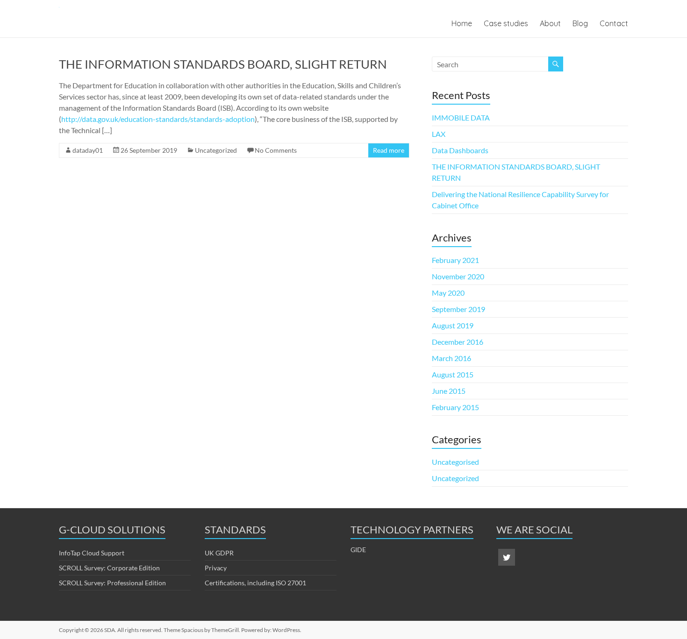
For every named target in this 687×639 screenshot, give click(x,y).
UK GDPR (219, 553)
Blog (580, 23)
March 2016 (451, 358)
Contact (614, 23)
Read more (388, 150)
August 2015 (452, 374)
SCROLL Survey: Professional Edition (112, 583)
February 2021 (455, 260)
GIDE (358, 550)
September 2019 (458, 309)
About (550, 23)
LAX (438, 133)
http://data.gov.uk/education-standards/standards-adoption (158, 118)
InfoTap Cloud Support (91, 553)
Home (461, 23)
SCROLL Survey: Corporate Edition (109, 568)
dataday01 (87, 150)
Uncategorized (216, 150)
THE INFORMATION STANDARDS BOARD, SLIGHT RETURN (223, 64)
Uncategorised (455, 461)
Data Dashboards (460, 150)
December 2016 (457, 341)
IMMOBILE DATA (461, 117)
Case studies (506, 23)
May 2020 (448, 292)
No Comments (276, 150)
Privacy (216, 568)
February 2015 (455, 407)
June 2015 (448, 390)
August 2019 (452, 325)
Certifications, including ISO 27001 (255, 583)
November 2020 (458, 276)
